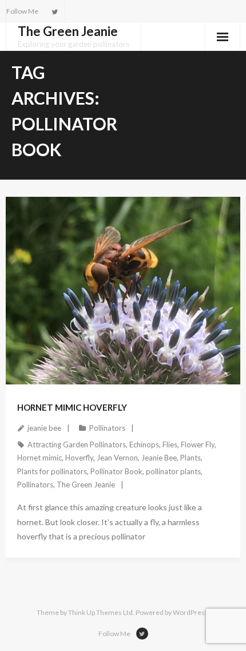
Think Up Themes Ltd (100, 612)
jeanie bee (44, 427)
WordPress (190, 612)
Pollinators (107, 427)
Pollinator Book (116, 471)
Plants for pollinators (52, 471)
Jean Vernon (117, 457)
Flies (169, 444)
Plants (190, 457)
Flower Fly (198, 444)
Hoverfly (79, 457)
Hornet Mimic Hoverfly (72, 407)
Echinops (144, 444)
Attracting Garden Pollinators (76, 444)
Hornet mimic (39, 457)
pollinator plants (173, 471)
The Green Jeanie (86, 484)
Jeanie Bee (159, 457)
